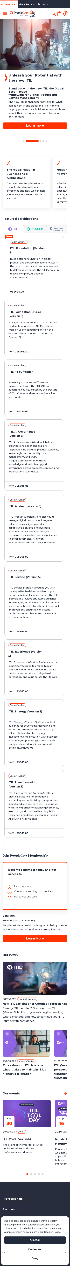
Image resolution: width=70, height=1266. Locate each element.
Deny (35, 1258)
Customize (35, 1249)
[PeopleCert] (23, 13)
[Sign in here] (66, 14)
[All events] (65, 1093)
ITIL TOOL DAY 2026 (17, 1139)
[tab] (13, 229)
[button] (24, 141)
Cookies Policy (52, 1232)
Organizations (27, 4)
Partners (43, 4)
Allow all (35, 1240)
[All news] (65, 955)
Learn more (35, 116)
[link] (63, 219)
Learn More (35, 938)
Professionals (9, 4)
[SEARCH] (54, 14)
